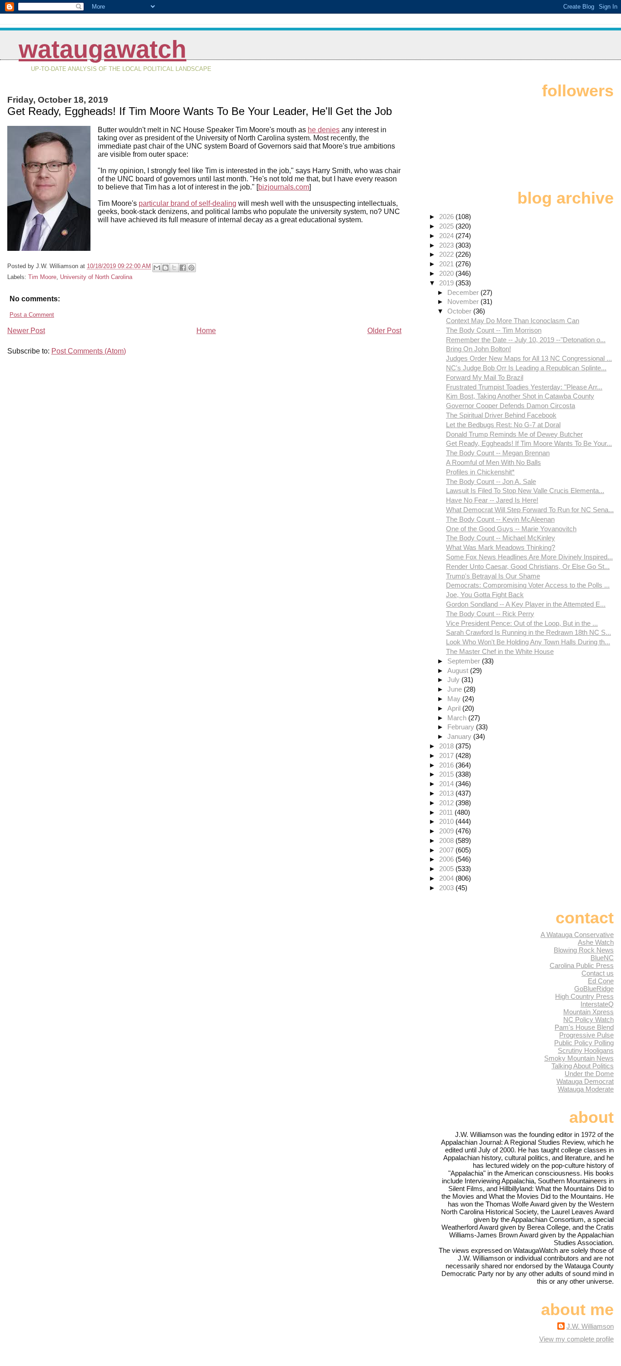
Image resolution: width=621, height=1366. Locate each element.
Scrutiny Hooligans (586, 1050)
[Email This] (156, 267)
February (461, 727)
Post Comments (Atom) (88, 351)
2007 (447, 850)
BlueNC (602, 958)
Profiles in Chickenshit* (480, 472)
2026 (447, 216)
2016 (447, 765)
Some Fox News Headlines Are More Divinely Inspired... (529, 557)
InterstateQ (597, 1004)
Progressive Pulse (586, 1035)
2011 (447, 812)
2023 (447, 245)
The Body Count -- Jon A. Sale (491, 481)
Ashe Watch (596, 942)
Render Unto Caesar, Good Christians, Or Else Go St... (528, 566)
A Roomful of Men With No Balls (493, 462)
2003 (447, 888)
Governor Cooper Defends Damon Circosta (510, 405)
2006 (447, 859)
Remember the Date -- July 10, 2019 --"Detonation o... (526, 340)
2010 (447, 821)
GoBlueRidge (594, 988)
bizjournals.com (283, 187)
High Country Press (584, 996)
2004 (447, 878)
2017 (447, 755)
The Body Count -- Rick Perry (490, 614)
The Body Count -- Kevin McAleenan (500, 519)
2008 (447, 840)
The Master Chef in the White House (500, 651)
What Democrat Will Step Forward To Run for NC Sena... (530, 509)
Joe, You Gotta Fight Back (485, 594)
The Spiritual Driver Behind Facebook (501, 415)
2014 (447, 784)
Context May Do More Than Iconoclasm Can (512, 320)
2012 (447, 803)
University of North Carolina (96, 277)
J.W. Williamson (590, 1326)
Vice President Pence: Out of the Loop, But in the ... (522, 623)
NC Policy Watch (588, 1019)
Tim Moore (42, 277)
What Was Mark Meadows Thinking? (500, 547)
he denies (324, 130)
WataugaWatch (102, 49)
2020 (447, 273)
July (454, 679)
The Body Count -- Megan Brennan (498, 453)
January (460, 736)
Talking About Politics (582, 1066)
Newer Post (26, 330)
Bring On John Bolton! (478, 349)
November (464, 301)
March (457, 718)
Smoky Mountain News (579, 1058)
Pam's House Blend (584, 1027)
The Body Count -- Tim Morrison (493, 330)
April (454, 708)
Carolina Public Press (582, 965)
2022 (447, 254)
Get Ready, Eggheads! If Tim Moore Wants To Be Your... (529, 443)
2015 (447, 774)
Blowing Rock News (584, 950)
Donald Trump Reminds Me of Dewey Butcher (514, 434)
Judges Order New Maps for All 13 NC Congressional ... (529, 358)
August (458, 670)
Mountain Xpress (588, 1012)
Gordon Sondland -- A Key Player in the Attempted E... (526, 604)
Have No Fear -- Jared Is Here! (492, 500)
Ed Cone (601, 981)
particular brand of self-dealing (187, 203)
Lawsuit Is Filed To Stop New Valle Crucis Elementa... (525, 490)
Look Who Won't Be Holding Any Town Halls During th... (528, 642)
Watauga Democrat (585, 1081)
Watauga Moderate (586, 1089)
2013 (447, 793)
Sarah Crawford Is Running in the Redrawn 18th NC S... (528, 632)
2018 (447, 746)
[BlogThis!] (165, 267)
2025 (447, 226)
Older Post (384, 330)
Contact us (597, 973)
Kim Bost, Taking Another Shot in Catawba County (520, 396)
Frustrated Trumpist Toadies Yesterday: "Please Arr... (524, 387)
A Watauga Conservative (577, 934)
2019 (447, 283)
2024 (447, 235)
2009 (447, 831)
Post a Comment (32, 314)
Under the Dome (589, 1073)
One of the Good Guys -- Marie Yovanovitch (511, 529)
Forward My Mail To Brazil (484, 377)
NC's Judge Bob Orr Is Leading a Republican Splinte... (526, 368)
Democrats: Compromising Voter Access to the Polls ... (528, 585)
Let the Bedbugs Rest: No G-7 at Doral (503, 425)
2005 (447, 868)
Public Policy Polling (584, 1043)
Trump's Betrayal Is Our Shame (493, 576)
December (464, 292)
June (455, 689)
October (460, 311)
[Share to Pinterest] (191, 267)
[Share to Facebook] (182, 267)
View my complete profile (576, 1339)
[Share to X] (174, 267)
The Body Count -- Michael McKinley (500, 538)
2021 (447, 264)
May (454, 699)
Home (206, 330)
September (464, 661)
